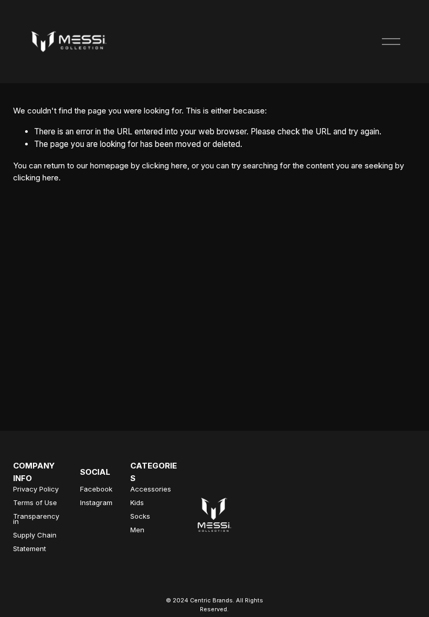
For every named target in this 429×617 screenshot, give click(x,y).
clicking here (164, 165)
